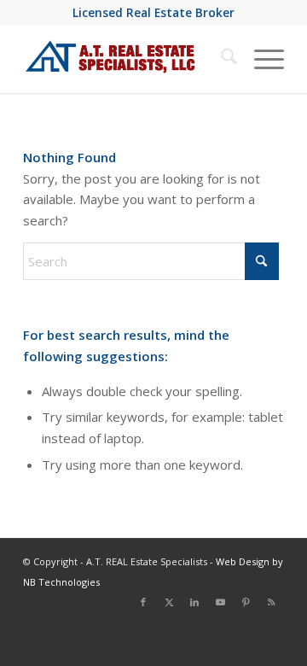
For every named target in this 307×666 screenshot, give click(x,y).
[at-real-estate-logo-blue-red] (127, 59)
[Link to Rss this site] (271, 602)
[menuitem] (220, 59)
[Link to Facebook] (143, 602)
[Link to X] (169, 602)
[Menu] (260, 59)
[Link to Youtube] (220, 602)
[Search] (220, 59)
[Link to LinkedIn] (194, 602)
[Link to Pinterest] (245, 602)
